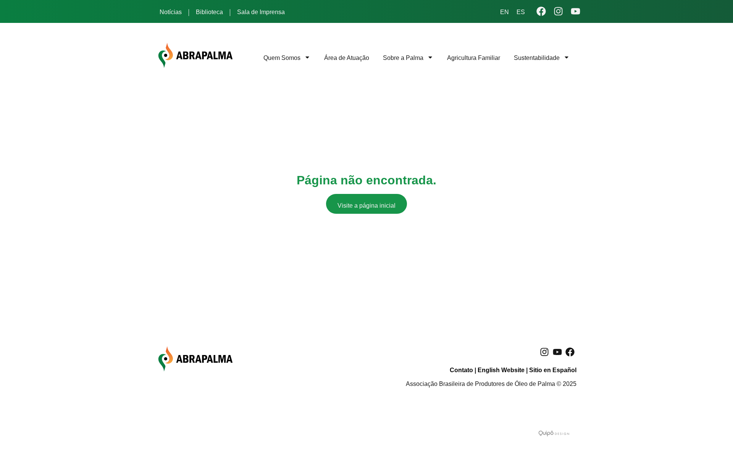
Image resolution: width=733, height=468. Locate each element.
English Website (501, 370)
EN (504, 12)
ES (521, 12)
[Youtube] (557, 351)
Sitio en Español (552, 370)
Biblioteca (209, 12)
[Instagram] (544, 351)
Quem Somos (281, 58)
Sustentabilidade (537, 58)
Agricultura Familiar (473, 58)
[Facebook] (569, 351)
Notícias (171, 12)
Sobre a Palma (403, 58)
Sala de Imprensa (261, 12)
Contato (461, 370)
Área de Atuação (346, 58)
